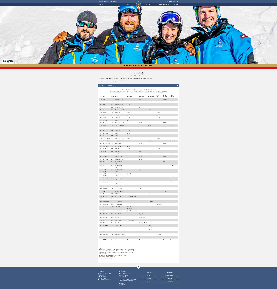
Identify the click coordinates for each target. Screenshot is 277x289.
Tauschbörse (170, 281)
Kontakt (176, 4)
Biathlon (103, 2)
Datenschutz (122, 284)
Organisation (102, 3)
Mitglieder (149, 4)
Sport (114, 4)
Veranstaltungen (163, 4)
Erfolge (128, 4)
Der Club (100, 4)
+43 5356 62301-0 (171, 1)
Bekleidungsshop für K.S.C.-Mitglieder (108, 1)
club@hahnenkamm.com (105, 279)
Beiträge (170, 278)
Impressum (121, 283)
